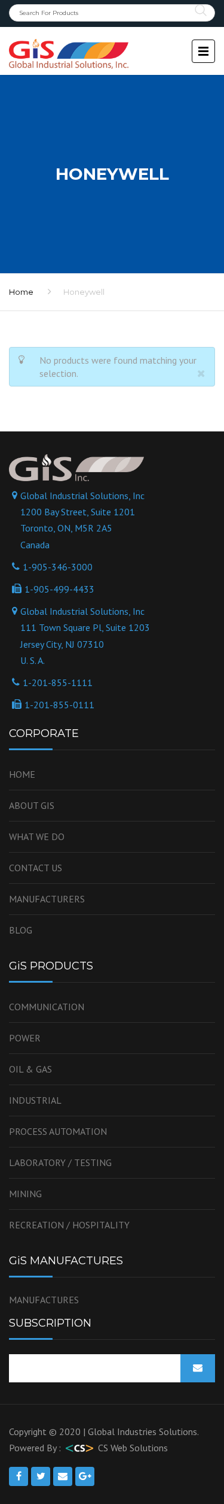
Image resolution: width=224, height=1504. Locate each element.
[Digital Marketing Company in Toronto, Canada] (79, 1448)
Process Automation (58, 1131)
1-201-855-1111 (58, 682)
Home (22, 774)
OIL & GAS (30, 1069)
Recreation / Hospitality (69, 1225)
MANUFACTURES (44, 1300)
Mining (25, 1194)
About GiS (31, 805)
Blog (20, 930)
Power (25, 1038)
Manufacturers (47, 899)
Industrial (35, 1100)
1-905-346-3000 (58, 567)
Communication (46, 1007)
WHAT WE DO (37, 836)
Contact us (35, 868)
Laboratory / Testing (60, 1162)
